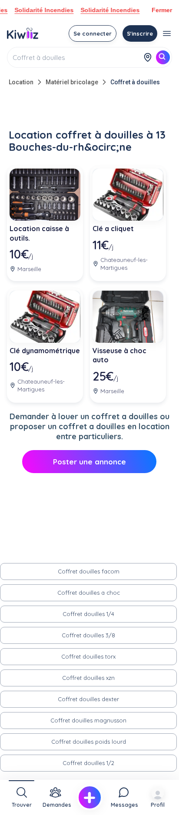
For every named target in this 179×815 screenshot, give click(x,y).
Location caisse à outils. (39, 233)
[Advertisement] (89, 109)
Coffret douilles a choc (88, 592)
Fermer (162, 10)
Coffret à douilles (135, 82)
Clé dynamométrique (45, 350)
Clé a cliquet (113, 228)
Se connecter (92, 33)
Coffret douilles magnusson (88, 720)
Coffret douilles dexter (88, 699)
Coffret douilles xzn (88, 677)
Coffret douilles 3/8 (88, 635)
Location (21, 82)
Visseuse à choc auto (119, 355)
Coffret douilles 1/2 (88, 762)
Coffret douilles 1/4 (88, 613)
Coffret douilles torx (88, 656)
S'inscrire (140, 33)
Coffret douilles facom (88, 571)
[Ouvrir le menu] (167, 33)
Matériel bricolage (72, 82)
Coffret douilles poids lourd (88, 741)
